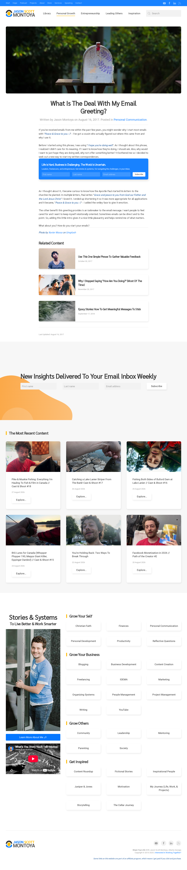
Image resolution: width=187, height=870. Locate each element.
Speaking (68, 3)
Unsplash (71, 232)
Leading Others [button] (114, 13)
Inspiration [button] (134, 13)
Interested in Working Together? (168, 853)
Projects (33, 3)
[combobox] (163, 13)
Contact (78, 3)
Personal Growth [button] (66, 13)
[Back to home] (20, 13)
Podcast (23, 3)
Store (49, 3)
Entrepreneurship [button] (90, 13)
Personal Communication (130, 119)
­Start (8, 3)
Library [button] (47, 13)
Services (58, 3)
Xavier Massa (55, 232)
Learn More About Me (31, 737)
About (42, 3)
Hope (15, 3)
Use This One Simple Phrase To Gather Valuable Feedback (109, 256)
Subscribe (139, 174)
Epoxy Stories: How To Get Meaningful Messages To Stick (109, 309)
